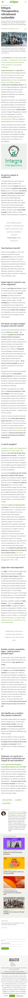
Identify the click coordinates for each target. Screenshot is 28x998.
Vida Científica (4, 5)
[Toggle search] (25, 2)
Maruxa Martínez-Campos (12, 28)
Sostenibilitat (6, 803)
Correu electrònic (6, 943)
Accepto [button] (12, 995)
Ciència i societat (7, 851)
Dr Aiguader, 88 (7, 971)
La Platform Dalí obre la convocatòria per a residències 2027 (12, 892)
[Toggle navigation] (2, 2)
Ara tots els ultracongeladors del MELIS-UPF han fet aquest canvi (13, 555)
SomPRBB (18, 800)
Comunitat (14, 851)
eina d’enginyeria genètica (12, 75)
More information (19, 995)
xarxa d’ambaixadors (10, 109)
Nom (2, 940)
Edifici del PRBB (7, 800)
